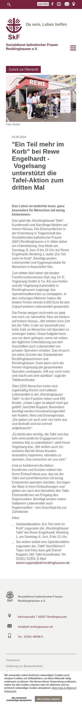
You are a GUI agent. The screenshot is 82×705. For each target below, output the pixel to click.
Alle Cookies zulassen (48, 699)
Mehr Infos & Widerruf (63, 688)
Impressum (10, 691)
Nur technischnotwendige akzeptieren (19, 699)
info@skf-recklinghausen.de (35, 626)
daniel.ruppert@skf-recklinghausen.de (43, 563)
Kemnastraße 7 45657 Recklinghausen (42, 616)
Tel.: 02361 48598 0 (30, 636)
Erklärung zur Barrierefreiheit (24, 666)
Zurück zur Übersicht (23, 69)
